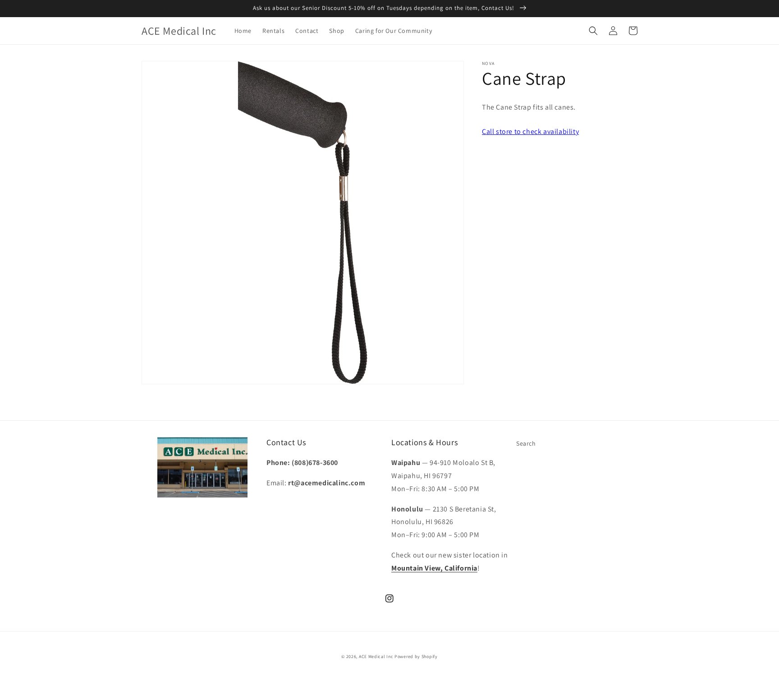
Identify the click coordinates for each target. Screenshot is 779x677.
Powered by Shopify (416, 656)
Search (526, 443)
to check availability (530, 131)
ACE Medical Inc (376, 656)
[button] (593, 31)
